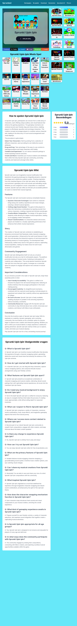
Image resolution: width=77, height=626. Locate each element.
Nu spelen (36, 3)
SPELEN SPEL (27, 39)
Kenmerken (52, 3)
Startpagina (27, 3)
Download (44, 3)
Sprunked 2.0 (61, 3)
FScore (69, 3)
